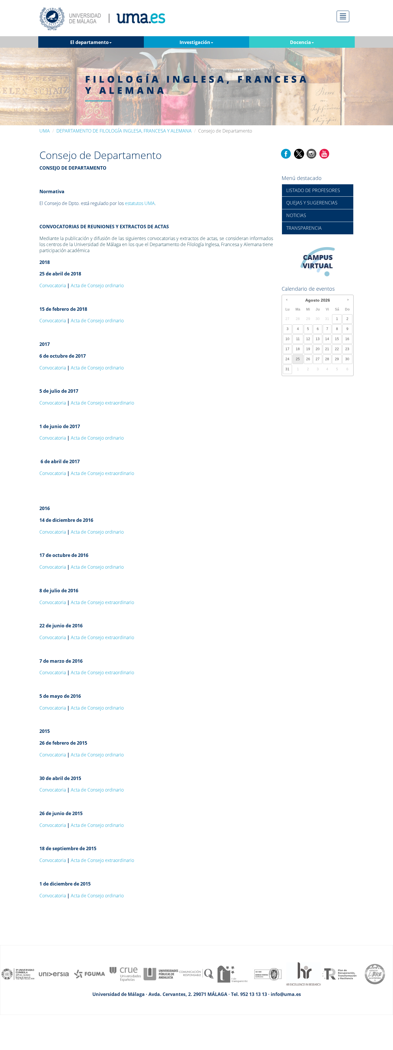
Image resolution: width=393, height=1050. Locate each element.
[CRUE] (125, 973)
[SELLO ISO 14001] (268, 973)
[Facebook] (286, 153)
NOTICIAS (296, 215)
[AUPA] (161, 973)
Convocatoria (52, 285)
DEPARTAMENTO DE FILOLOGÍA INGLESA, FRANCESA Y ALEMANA (124, 131)
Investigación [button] (195, 42)
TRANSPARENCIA (304, 228)
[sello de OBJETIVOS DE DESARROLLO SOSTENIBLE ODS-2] (18, 973)
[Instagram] (311, 153)
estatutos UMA (140, 203)
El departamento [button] (89, 42)
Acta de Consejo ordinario (97, 285)
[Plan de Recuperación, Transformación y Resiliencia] (339, 973)
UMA (44, 131)
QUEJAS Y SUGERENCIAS (311, 203)
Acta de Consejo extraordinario (102, 403)
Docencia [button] (300, 42)
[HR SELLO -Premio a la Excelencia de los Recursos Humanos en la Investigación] (303, 973)
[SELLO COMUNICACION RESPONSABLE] (196, 973)
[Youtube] (324, 153)
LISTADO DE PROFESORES (313, 190)
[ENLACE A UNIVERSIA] (54, 973)
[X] (299, 153)
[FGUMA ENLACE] (89, 973)
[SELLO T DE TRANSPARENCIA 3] (232, 973)
